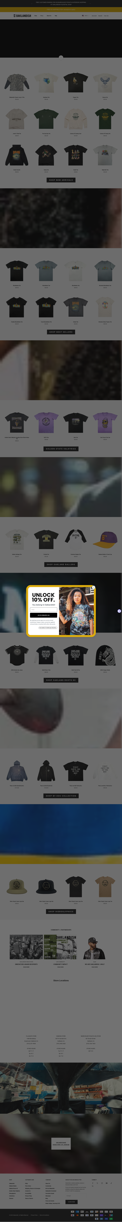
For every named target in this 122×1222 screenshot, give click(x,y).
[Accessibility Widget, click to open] (119, 611)
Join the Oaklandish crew (44, 615)
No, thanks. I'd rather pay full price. (48, 627)
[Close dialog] (93, 587)
